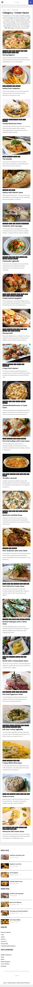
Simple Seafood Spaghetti (12, 298)
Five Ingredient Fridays (13, 119)
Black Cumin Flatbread (15, 902)
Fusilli (18, 329)
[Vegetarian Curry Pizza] (5, 866)
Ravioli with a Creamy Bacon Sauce (15, 660)
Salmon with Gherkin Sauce (13, 192)
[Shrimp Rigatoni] (5, 874)
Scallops (18, 438)
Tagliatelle (5, 258)
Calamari (4, 364)
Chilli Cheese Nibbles (15, 920)
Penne (24, 119)
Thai (19, 156)
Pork (14, 223)
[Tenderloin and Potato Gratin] (5, 857)
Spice (17, 52)
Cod (12, 583)
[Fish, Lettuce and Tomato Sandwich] (5, 913)
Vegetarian (16, 258)
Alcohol (4, 294)
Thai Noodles (7, 159)
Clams (8, 294)
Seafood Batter (6, 365)
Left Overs (27, 725)
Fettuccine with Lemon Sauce (13, 831)
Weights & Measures (6, 955)
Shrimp (13, 52)
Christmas (12, 725)
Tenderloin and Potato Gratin (17, 855)
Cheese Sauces (6, 725)
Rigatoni (4, 52)
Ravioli (4, 658)
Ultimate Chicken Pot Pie (16, 882)
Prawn (25, 50)
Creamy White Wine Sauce (12, 763)
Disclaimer (3, 966)
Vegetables (5, 121)
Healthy (14, 619)
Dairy (10, 50)
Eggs (23, 364)
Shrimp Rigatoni (9, 55)
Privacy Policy (4, 943)
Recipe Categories (5, 961)
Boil (3, 827)
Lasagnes (10, 18)
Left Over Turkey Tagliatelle (13, 729)
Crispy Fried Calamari (10, 368)
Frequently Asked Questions (8, 946)
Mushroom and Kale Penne (12, 515)
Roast (18, 619)
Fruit (25, 827)
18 (21, 913)
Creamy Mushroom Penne (12, 123)
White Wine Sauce (25, 223)
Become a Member (6, 932)
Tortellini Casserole (10, 478)
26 (21, 904)
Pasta (22, 50)
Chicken (4, 156)
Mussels (22, 294)
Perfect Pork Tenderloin (11, 88)
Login (2, 934)
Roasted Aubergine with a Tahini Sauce (15, 622)
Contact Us (4, 941)
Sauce (18, 760)
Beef (4, 474)
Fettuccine (21, 827)
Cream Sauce (5, 50)
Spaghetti (12, 295)
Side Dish (18, 401)
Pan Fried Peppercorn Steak (13, 694)
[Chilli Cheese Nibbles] (5, 921)
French (10, 223)
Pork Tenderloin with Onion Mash (15, 550)
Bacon (4, 656)
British (8, 583)
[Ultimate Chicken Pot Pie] (5, 883)
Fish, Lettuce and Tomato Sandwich (19, 911)
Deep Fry (19, 364)
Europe (13, 691)
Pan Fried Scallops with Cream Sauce (16, 441)
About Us (3, 939)
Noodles (15, 156)
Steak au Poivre (8, 796)
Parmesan (18, 50)
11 (19, 895)
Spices (2, 959)
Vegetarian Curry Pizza (15, 864)
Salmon (13, 190)
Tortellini (4, 475)
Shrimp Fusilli (8, 333)
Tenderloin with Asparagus (12, 226)
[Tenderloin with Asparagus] (5, 895)
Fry (9, 190)
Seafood (9, 52)
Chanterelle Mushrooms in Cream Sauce (15, 406)
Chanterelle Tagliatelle (11, 261)
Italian (20, 119)
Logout (3, 937)
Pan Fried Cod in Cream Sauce (13, 586)
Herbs (14, 50)
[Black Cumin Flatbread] (5, 904)
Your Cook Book (5, 964)
